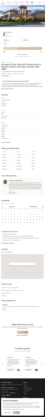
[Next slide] (42, 364)
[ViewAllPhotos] (22, 16)
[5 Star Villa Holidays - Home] (3, 2)
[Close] (34, 263)
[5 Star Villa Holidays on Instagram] (5, 395)
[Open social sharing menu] (31, 8)
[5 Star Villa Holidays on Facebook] (3, 395)
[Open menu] (43, 3)
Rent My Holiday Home (28, 387)
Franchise (26, 386)
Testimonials (26, 391)
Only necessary (7, 412)
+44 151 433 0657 (5, 391)
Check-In (5, 39)
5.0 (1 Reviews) (5, 75)
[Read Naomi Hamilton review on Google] (28, 357)
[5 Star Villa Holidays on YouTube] (9, 395)
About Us (25, 384)
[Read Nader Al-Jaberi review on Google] (10, 357)
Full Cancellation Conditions (7, 243)
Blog (25, 392)
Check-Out (25, 39)
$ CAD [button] (39, 2)
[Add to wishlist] (28, 8)
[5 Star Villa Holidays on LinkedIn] (7, 395)
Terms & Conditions (28, 389)
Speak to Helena (12, 192)
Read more (9, 365)
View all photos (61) (38, 8)
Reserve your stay (22, 332)
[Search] (32, 2)
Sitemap (25, 394)
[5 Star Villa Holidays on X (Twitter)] (1, 395)
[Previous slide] (2, 364)
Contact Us (12, 392)
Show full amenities (5, 142)
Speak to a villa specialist (22, 54)
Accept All (16, 412)
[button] (36, 3)
